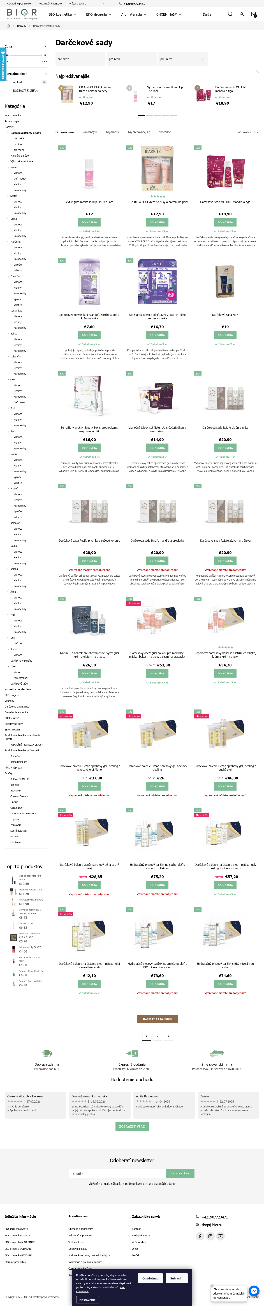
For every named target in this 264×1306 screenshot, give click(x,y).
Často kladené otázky (80, 1268)
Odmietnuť (150, 1278)
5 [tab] (173, 115)
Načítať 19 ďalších (157, 1019)
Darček (136, 1255)
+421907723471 (215, 1217)
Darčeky (9, 127)
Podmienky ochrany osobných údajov (89, 1255)
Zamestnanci (20, 678)
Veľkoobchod (139, 1242)
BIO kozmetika (13, 115)
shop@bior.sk (212, 1224)
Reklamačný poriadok (50, 3)
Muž (12, 614)
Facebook (200, 1236)
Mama (13, 167)
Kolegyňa (15, 356)
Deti (12, 637)
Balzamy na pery (14, 723)
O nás (135, 1248)
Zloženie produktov (15, 1262)
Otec (12, 379)
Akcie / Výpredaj (13, 767)
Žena (13, 591)
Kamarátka (16, 310)
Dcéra (13, 218)
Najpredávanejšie (139, 132)
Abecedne (165, 132)
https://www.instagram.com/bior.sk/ (210, 1236)
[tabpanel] (89, 96)
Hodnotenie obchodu (132, 1079)
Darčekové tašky (19, 683)
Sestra (13, 195)
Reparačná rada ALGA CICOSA (26, 744)
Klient (13, 666)
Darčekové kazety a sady (25, 132)
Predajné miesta (141, 1235)
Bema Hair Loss (18, 761)
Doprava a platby (77, 1248)
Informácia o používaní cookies (85, 1262)
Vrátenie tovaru (77, 3)
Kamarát (15, 523)
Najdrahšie (113, 132)
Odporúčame (64, 132)
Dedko (14, 546)
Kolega (14, 569)
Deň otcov (19, 402)
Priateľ (14, 488)
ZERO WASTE (12, 729)
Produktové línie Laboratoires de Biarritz (22, 737)
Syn (12, 431)
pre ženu (18, 144)
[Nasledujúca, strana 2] (157, 1036)
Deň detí (18, 643)
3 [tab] (157, 115)
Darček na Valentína (21, 660)
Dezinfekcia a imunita (16, 712)
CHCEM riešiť (12, 718)
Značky (8, 773)
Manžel (14, 454)
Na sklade (29, 82)
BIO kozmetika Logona (17, 1235)
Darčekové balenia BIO (17, 706)
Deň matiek (20, 178)
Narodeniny (20, 190)
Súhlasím (176, 1278)
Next (257, 73)
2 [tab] (149, 115)
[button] (254, 1291)
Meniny (18, 184)
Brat (12, 408)
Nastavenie (87, 1300)
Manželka (15, 241)
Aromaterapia (12, 121)
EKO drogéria (12, 695)
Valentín (18, 270)
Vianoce (18, 173)
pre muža (19, 150)
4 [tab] (165, 115)
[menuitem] (62, 14)
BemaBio (15, 756)
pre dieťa (19, 138)
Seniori (14, 649)
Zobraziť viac (132, 1126)
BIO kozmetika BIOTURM (18, 1255)
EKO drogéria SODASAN (18, 1248)
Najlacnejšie (90, 132)
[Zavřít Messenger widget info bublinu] (212, 1286)
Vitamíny (9, 700)
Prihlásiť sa (180, 1173)
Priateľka (15, 276)
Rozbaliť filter (24, 90)
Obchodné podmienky (19, 3)
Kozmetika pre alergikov (18, 689)
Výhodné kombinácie (21, 161)
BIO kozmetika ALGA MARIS (20, 1242)
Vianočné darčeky (19, 155)
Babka (13, 333)
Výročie (18, 264)
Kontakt (136, 1228)
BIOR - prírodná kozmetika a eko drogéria (220, 1236)
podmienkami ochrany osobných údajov (150, 1183)
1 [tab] (141, 115)
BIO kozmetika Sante (16, 1228)
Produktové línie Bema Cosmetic (22, 750)
